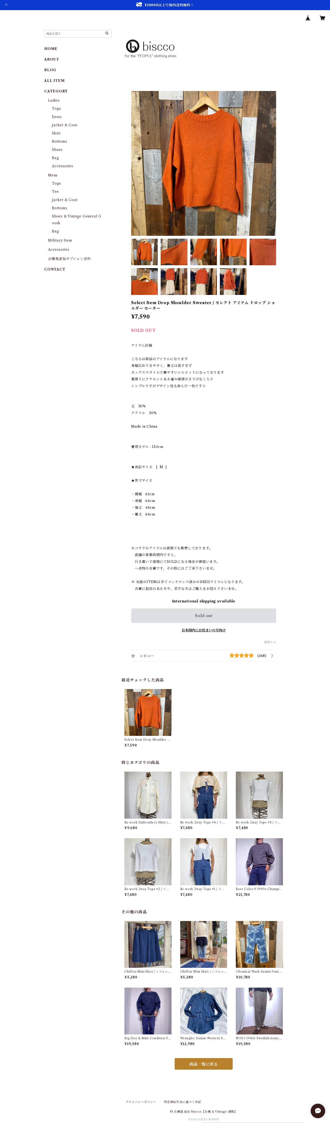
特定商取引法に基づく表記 (182, 1102)
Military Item (60, 240)
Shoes (57, 149)
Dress (57, 117)
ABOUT (51, 59)
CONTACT (54, 269)
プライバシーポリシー (140, 1102)
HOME (50, 49)
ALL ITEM (54, 80)
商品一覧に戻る (203, 1064)
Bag (55, 158)
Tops (56, 108)
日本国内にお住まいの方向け (204, 630)
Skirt (56, 133)
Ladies (55, 100)
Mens (52, 175)
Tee (55, 191)
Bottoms (59, 141)
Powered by (198, 1119)
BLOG (50, 70)
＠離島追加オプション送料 (69, 259)
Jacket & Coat (64, 125)
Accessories (62, 166)
